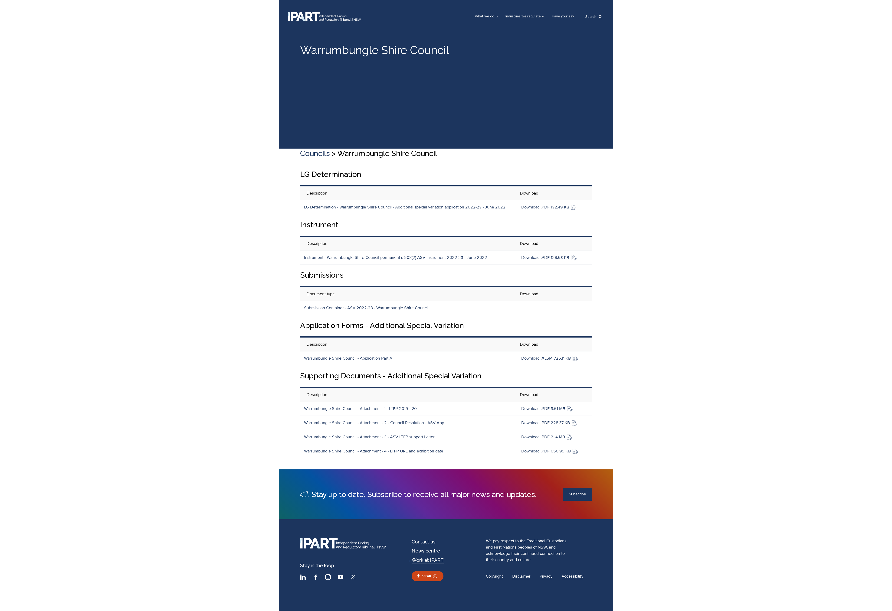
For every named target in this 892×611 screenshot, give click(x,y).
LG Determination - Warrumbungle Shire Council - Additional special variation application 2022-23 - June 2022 (404, 207)
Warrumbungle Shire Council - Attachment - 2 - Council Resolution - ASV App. (374, 422)
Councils (315, 153)
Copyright (494, 576)
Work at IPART (428, 560)
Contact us (424, 542)
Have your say (563, 16)
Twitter (353, 577)
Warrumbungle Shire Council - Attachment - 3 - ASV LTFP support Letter (369, 436)
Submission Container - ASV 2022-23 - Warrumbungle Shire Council (366, 307)
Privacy (546, 576)
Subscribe (577, 494)
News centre (426, 551)
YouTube (341, 577)
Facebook (316, 577)
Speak (426, 576)
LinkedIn (303, 577)
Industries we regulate (523, 16)
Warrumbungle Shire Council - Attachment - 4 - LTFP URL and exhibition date (373, 451)
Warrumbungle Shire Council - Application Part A (348, 358)
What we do (484, 16)
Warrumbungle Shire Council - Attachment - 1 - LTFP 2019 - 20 (360, 408)
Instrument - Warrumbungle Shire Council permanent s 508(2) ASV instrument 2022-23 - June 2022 (395, 257)
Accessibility (572, 576)
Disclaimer (521, 576)
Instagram (328, 577)
